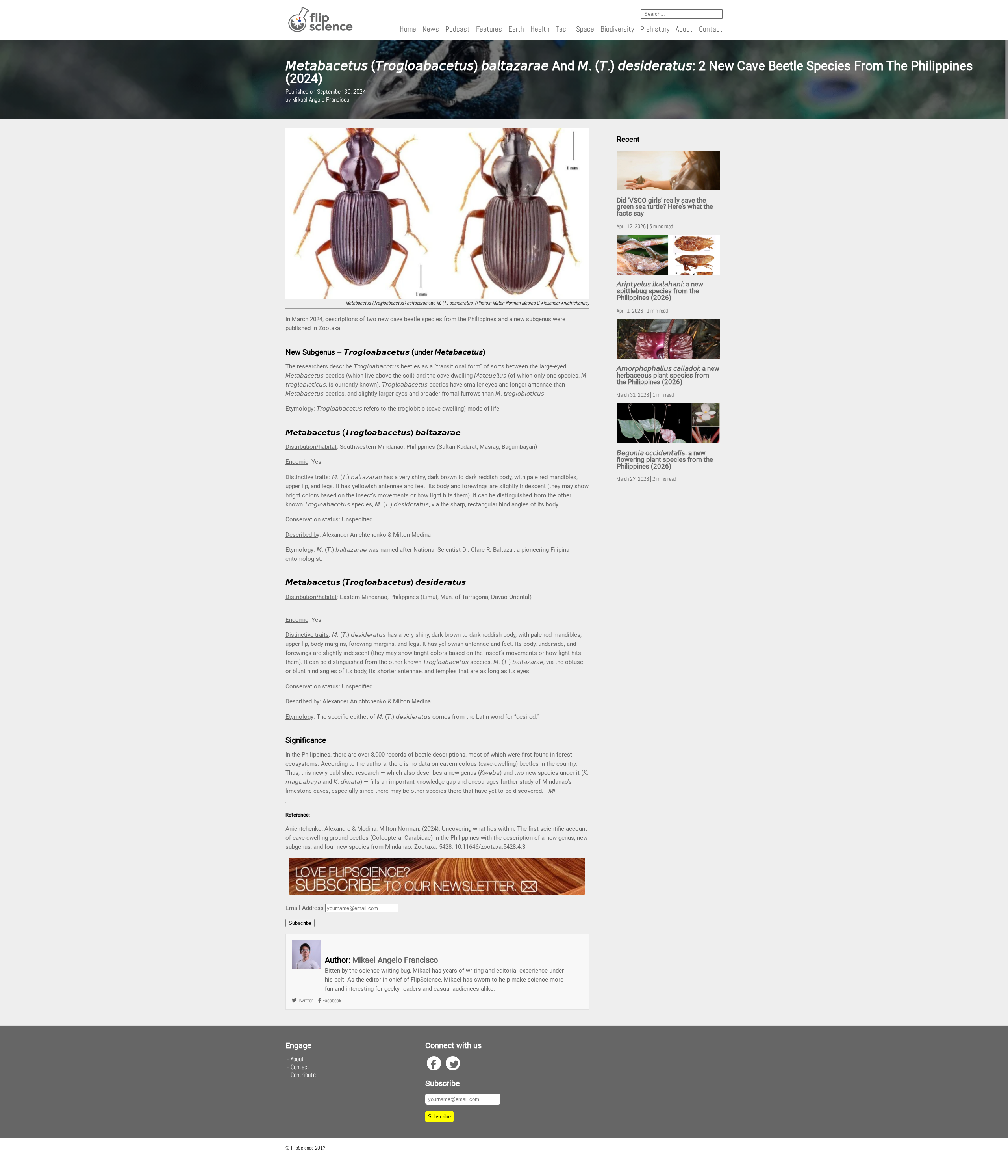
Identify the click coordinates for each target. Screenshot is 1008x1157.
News (430, 29)
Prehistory (654, 29)
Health (540, 29)
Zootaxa (329, 328)
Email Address (304, 907)
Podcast (457, 29)
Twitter (305, 1000)
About (684, 29)
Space (585, 29)
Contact (711, 29)
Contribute (303, 1075)
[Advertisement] (670, 612)
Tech (563, 29)
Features (489, 29)
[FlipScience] (319, 30)
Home (408, 29)
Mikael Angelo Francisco (395, 960)
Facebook (331, 1000)
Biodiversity (617, 29)
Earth (516, 29)
